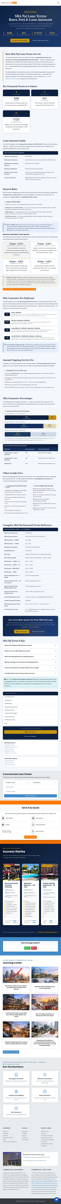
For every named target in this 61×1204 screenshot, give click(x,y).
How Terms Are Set (9, 696)
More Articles (10, 1052)
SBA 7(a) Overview (10, 745)
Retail (33, 1181)
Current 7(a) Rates (31, 736)
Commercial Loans (47, 1135)
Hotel (41, 1183)
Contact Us (26, 1157)
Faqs (4, 1140)
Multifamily (47, 1179)
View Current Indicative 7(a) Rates (19, 289)
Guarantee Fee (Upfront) (11, 707)
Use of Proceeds (9, 749)
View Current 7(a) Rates (20, 40)
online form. (42, 1161)
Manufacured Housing (50, 1185)
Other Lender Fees (9, 716)
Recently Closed (8, 1137)
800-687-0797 (45, 1157)
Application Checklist (10, 753)
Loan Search (30, 795)
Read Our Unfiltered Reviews (48, 932)
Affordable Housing (37, 1185)
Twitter (24, 1135)
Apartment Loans (46, 1137)
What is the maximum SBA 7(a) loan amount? (18, 645)
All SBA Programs (9, 760)
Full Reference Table (10, 719)
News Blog (25, 1140)
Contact (5, 1135)
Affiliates (5, 1133)
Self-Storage (35, 1183)
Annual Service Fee (9, 710)
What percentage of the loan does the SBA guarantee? (21, 662)
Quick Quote (45, 1131)
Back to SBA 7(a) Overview (41, 40)
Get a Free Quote (22, 631)
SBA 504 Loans (9, 762)
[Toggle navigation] (58, 2)
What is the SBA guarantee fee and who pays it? (19, 656)
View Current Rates (39, 631)
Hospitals (44, 1181)
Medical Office (52, 1181)
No (34, 948)
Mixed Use (47, 1183)
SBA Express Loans (10, 764)
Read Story (14, 921)
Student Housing (49, 1187)
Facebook (25, 1131)
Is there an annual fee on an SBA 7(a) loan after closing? (22, 668)
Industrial (38, 1181)
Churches (54, 1183)
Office (53, 1179)
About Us (5, 1131)
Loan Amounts (8, 700)
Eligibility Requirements (11, 747)
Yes (27, 948)
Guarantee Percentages (11, 713)
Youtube (24, 1137)
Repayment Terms (9, 751)
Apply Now (29, 837)
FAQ (6, 723)
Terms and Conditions (10, 1142)
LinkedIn (24, 1133)
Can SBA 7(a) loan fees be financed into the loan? (20, 673)
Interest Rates (8, 703)
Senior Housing (36, 1187)
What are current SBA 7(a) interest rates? (17, 651)
